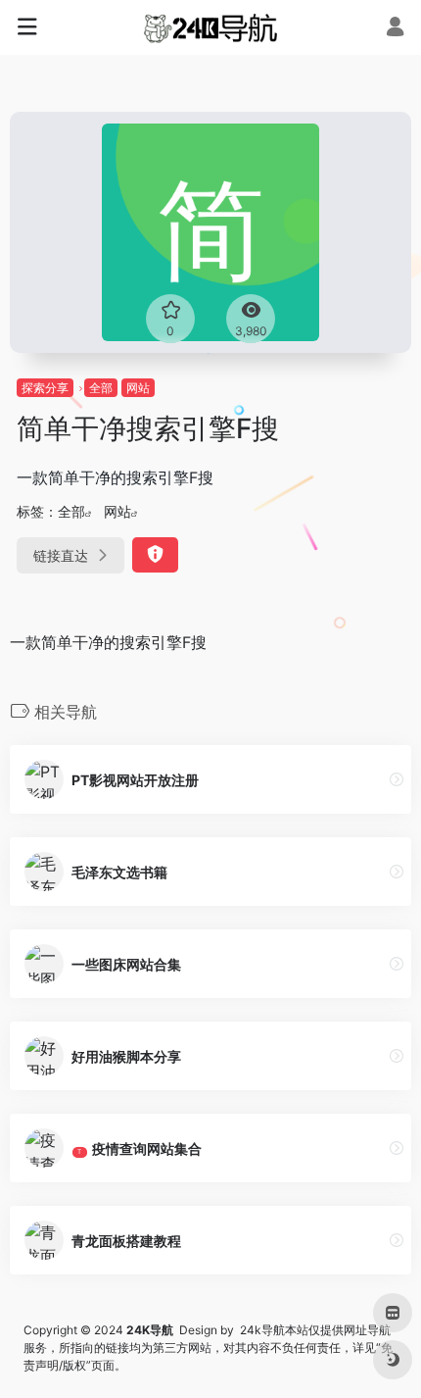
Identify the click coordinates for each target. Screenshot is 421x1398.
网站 (138, 387)
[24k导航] (210, 27)
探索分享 (45, 387)
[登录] (395, 29)
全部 (101, 387)
